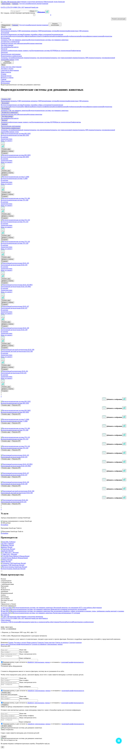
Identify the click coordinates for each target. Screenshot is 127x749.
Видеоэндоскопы (16, 36)
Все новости (5, 615)
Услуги (21, 3)
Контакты (32, 3)
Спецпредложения (42, 3)
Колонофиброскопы (60, 36)
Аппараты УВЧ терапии (86, 58)
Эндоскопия (5, 103)
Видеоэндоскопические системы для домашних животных (48, 40)
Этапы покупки (49, 642)
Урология (4, 120)
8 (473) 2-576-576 (6, 7)
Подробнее (4, 525)
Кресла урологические (63, 50)
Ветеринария (5, 108)
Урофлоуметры (76, 50)
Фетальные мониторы (34, 43)
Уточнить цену (6, 149)
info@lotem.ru (43, 618)
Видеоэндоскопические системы (12, 34)
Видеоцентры (107, 36)
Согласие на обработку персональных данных (47, 644)
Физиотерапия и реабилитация (11, 128)
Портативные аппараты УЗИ (10, 31)
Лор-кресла (14, 47)
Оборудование (6, 3)
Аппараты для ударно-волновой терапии (64, 58)
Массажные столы (12, 59)
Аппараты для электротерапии (39, 58)
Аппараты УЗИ (6, 99)
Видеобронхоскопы (73, 36)
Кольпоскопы (22, 43)
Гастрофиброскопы (46, 36)
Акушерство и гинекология (10, 112)
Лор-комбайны (6, 47)
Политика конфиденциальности (20, 644)
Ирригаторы (36, 36)
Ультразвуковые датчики (49, 31)
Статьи (26, 3)
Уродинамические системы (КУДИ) (43, 50)
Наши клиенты (32, 642)
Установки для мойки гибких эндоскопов (37, 34)
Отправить (5, 704)
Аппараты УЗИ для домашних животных (15, 40)
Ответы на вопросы (62, 642)
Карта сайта (5, 644)
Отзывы (10, 642)
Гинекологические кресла (9, 43)
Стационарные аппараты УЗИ (30, 31)
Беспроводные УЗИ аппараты (78, 31)
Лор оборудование (7, 116)
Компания (15, 3)
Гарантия (40, 642)
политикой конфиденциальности (72, 662)
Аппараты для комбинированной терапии (15, 58)
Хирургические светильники (11, 54)
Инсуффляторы (27, 36)
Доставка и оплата (20, 642)
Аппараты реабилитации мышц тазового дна (16, 50)
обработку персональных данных (38, 662)
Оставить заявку (7, 726)
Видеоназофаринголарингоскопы (91, 36)
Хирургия (4, 124)
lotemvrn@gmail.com (31, 7)
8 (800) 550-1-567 (18, 7)
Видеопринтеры (62, 31)
